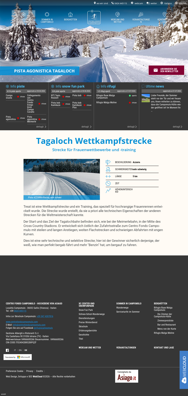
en (20, 350)
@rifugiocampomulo (43, 328)
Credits (39, 371)
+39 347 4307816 (45, 316)
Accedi (3, 394)
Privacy (29, 371)
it (15, 350)
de (26, 350)
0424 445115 (20, 310)
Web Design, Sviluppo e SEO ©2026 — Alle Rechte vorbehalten (40, 376)
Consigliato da (124, 372)
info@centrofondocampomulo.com (29, 324)
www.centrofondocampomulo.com (22, 321)
